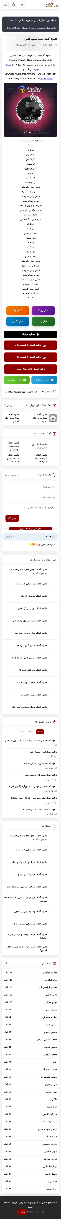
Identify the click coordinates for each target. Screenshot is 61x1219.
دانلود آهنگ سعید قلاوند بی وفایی (41, 775)
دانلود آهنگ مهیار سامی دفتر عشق (39, 418)
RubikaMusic (47, 78)
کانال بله (43, 321)
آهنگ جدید (48, 45)
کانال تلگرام (17, 321)
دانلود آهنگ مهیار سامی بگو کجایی (12, 418)
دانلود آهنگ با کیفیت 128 (28, 357)
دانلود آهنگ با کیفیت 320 (28, 345)
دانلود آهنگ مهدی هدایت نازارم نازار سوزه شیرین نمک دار (28, 571)
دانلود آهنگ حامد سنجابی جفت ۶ (31, 682)
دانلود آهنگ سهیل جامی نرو (34, 695)
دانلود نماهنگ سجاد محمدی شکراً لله (40, 809)
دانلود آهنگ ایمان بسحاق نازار (43, 752)
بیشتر (8, 405)
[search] (13, 4)
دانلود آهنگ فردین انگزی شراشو (32, 874)
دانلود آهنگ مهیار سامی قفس (40, 39)
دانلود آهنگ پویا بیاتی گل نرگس (39, 446)
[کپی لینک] (55, 392)
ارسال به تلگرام (42, 380)
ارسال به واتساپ (14, 380)
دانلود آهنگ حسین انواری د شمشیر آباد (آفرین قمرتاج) (32, 786)
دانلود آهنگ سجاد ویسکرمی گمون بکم (29, 707)
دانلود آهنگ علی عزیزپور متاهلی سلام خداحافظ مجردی (25, 899)
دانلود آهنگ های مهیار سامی (31, 369)
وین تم (21, 1211)
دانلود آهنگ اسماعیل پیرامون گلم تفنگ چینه (26, 887)
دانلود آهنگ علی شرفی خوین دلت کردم (29, 924)
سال (21, 731)
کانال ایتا (18, 310)
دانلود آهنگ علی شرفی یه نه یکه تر (31, 584)
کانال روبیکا (43, 310)
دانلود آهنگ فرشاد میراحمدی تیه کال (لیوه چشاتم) (34, 798)
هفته (40, 731)
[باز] (5, 4)
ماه (30, 731)
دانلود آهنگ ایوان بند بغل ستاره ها (40, 458)
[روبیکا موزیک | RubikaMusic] (51, 5)
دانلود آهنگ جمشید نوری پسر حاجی (30, 911)
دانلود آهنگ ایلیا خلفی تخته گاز (33, 670)
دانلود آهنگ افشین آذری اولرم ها (32, 645)
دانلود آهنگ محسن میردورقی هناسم (40, 763)
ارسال (13, 518)
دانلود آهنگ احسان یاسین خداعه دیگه (13, 458)
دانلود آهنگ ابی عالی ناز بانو (34, 596)
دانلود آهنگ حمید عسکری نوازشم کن (13, 446)
